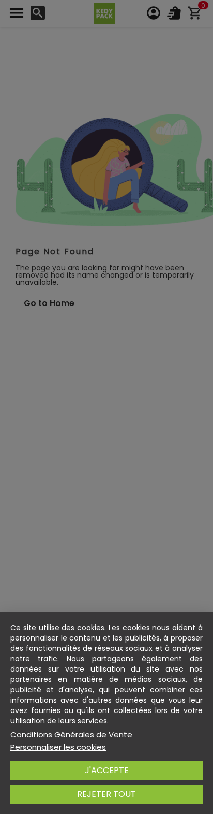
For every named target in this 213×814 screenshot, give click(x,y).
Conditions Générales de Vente (71, 734)
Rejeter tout (106, 794)
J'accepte (107, 770)
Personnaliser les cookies (58, 747)
